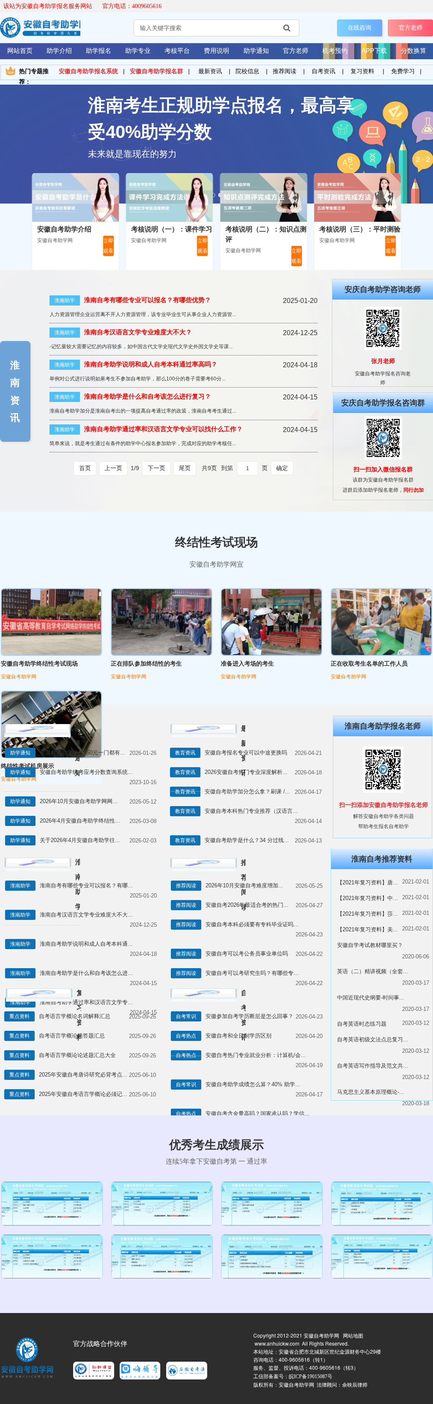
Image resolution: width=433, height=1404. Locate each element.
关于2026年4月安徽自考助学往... (80, 840)
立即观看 (108, 246)
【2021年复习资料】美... (367, 929)
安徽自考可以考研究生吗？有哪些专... (252, 973)
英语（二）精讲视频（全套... (372, 971)
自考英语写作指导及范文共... (372, 1066)
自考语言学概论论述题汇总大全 (77, 1055)
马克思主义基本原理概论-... (370, 1092)
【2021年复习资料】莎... (367, 914)
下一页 (156, 468)
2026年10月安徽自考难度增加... (244, 885)
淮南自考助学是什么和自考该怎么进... (86, 973)
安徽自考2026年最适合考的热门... (247, 905)
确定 (282, 468)
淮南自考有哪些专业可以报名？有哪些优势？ (147, 299)
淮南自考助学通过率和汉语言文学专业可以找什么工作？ (163, 428)
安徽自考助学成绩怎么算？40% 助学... (253, 1084)
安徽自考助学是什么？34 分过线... (247, 840)
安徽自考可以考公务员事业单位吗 (247, 953)
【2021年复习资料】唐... (367, 882)
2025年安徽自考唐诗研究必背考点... (83, 1074)
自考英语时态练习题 (361, 1024)
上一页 (113, 468)
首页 (85, 468)
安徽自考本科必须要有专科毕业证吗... (252, 924)
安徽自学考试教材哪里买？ (370, 945)
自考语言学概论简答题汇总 (72, 1035)
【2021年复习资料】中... (367, 898)
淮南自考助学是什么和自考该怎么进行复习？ (147, 396)
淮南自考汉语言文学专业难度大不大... (86, 914)
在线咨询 (359, 27)
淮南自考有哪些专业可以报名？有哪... (86, 885)
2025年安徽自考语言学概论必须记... (83, 1094)
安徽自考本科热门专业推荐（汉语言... (251, 811)
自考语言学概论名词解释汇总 (74, 1016)
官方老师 (410, 27)
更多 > (78, 730)
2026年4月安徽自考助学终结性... (80, 821)
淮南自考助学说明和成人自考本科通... (86, 944)
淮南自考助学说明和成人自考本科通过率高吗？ (150, 364)
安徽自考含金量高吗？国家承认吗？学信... (258, 1113)
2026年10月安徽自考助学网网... (79, 801)
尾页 (185, 468)
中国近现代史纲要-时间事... (370, 997)
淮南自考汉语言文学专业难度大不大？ (138, 332)
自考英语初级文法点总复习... (372, 1039)
